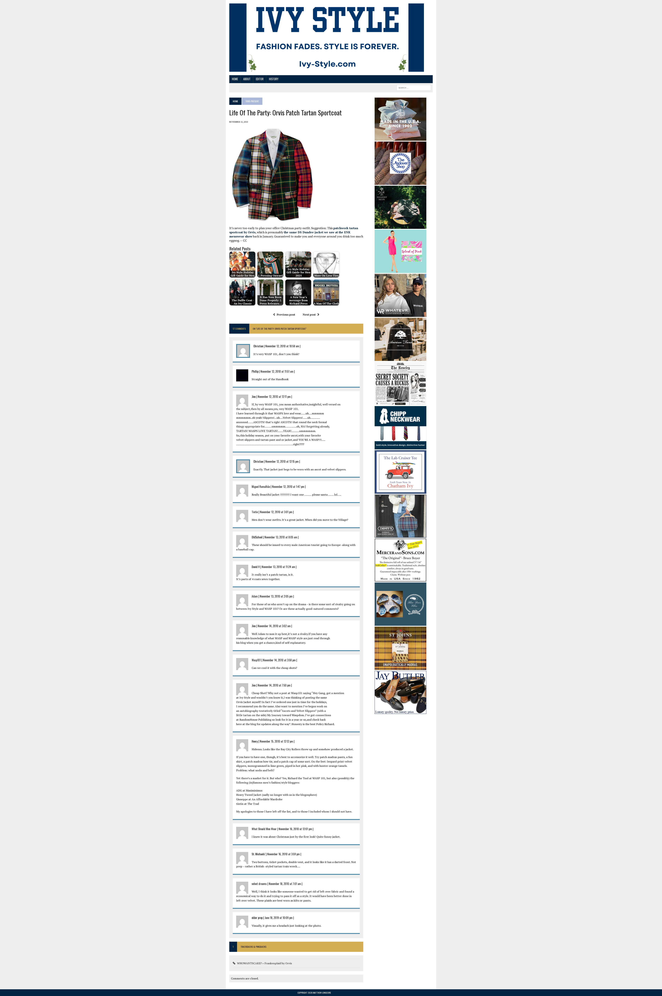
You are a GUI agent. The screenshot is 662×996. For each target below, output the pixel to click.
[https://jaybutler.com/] (400, 712)
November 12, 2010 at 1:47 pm (288, 487)
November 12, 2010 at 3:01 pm (276, 512)
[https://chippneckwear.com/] (400, 447)
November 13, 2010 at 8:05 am (280, 537)
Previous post (286, 314)
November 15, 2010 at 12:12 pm (276, 741)
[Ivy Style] (326, 37)
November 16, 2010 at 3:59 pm (283, 854)
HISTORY (273, 79)
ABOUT (246, 79)
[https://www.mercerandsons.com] (400, 579)
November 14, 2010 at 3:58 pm (279, 660)
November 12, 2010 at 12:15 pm (282, 461)
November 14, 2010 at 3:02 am (274, 626)
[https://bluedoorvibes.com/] (400, 623)
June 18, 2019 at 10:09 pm (279, 918)
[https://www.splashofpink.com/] (400, 271)
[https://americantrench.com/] (400, 359)
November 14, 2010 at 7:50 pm (274, 685)
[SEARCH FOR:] (414, 87)
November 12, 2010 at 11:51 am (276, 371)
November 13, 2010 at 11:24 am (278, 567)
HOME (235, 79)
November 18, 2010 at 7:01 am (285, 884)
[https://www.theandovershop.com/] (400, 182)
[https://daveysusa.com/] (400, 535)
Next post (309, 314)
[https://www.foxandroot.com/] (400, 226)
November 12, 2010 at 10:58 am (282, 346)
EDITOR (260, 79)
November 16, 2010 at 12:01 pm (295, 829)
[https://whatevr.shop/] (400, 315)
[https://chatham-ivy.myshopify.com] (400, 491)
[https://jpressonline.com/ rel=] (400, 138)
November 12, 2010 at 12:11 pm (274, 397)
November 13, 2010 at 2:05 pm (276, 596)
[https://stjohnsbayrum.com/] (400, 668)
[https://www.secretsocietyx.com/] (400, 403)
